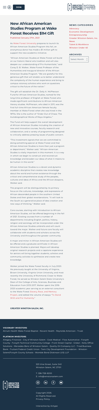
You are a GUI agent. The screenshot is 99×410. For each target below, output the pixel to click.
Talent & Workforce (79, 44)
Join (18, 7)
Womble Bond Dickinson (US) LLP (52, 352)
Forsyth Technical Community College (31, 343)
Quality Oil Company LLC (62, 346)
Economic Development (81, 32)
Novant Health (47, 331)
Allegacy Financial (12, 340)
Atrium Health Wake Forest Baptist (20, 331)
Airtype (54, 406)
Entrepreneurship (78, 35)
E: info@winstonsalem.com (49, 376)
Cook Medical (54, 340)
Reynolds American (66, 331)
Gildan (77, 343)
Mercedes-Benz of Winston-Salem (31, 346)
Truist (80, 331)
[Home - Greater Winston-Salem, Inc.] (79, 7)
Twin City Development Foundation (59, 349)
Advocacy (74, 28)
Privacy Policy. (43, 399)
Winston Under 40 (78, 48)
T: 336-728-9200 (44, 373)
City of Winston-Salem (34, 340)
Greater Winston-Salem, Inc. (27, 308)
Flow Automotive (71, 340)
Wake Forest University (24, 43)
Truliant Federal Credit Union (24, 349)
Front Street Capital (62, 343)
